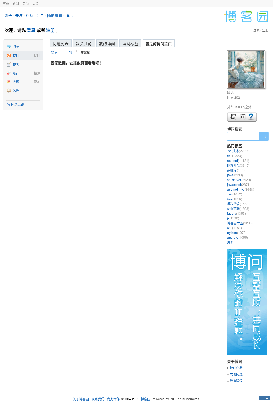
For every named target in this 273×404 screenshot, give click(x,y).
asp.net (238, 160)
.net (234, 194)
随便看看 (54, 15)
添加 (37, 81)
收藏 (16, 81)
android (237, 237)
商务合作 (113, 399)
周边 (35, 3)
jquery (236, 213)
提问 (37, 55)
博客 (16, 64)
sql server (239, 179)
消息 (69, 15)
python (237, 232)
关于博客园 (81, 399)
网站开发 (238, 165)
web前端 (238, 208)
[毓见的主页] (247, 70)
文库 (16, 90)
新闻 (16, 3)
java (235, 175)
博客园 (145, 399)
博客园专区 (240, 223)
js (233, 218)
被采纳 (85, 52)
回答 (69, 52)
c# (234, 155)
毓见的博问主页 (159, 43)
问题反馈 (17, 104)
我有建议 (236, 380)
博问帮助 (236, 367)
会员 (25, 3)
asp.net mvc (240, 189)
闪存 (16, 46)
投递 (37, 73)
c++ (234, 199)
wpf (234, 227)
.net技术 (238, 151)
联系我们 (97, 399)
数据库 (236, 170)
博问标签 (130, 43)
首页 (6, 3)
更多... (231, 242)
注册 (50, 30)
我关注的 (84, 43)
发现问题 (236, 374)
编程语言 (238, 203)
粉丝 (29, 15)
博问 (16, 55)
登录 (31, 30)
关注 (19, 15)
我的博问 (107, 43)
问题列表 (61, 43)
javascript (239, 184)
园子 (8, 15)
